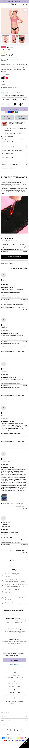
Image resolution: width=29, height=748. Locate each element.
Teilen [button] (23, 307)
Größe (2, 81)
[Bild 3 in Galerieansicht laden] (22, 39)
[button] (23, 4)
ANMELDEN (14, 660)
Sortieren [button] (4, 263)
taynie (11, 744)
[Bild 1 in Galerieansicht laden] (5, 39)
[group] (14, 239)
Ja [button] (16, 307)
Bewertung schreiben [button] (14, 256)
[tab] (16, 269)
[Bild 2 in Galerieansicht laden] (14, 39)
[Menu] (2, 4)
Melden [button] (19, 307)
